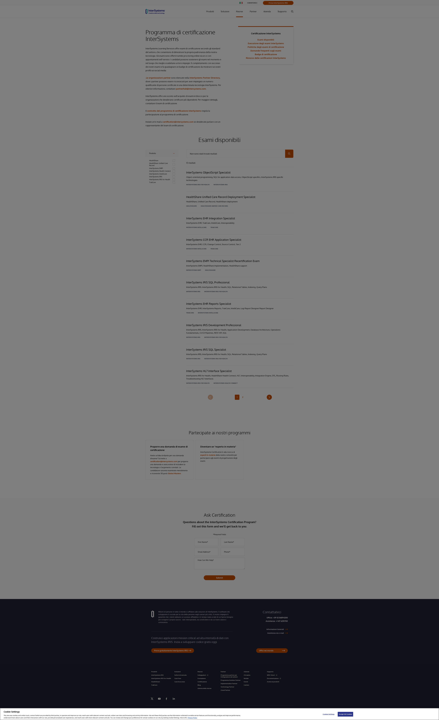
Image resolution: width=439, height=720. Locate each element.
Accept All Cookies (345, 714)
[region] (219, 714)
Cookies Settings (328, 714)
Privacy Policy (192, 718)
